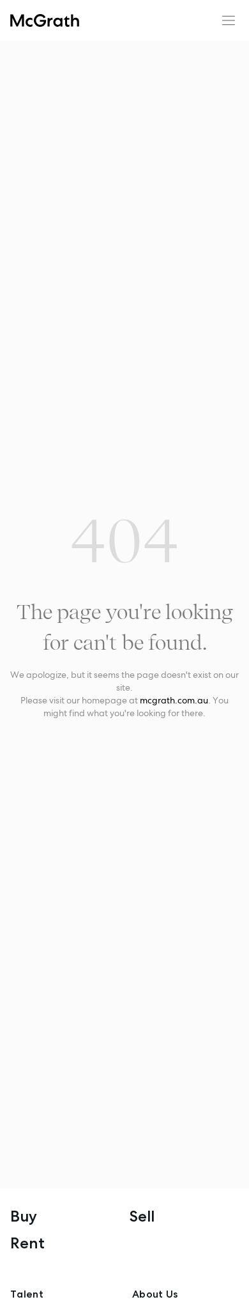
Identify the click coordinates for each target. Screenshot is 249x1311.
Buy (23, 1216)
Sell (142, 1216)
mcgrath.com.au (174, 700)
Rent (27, 1243)
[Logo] (44, 20)
